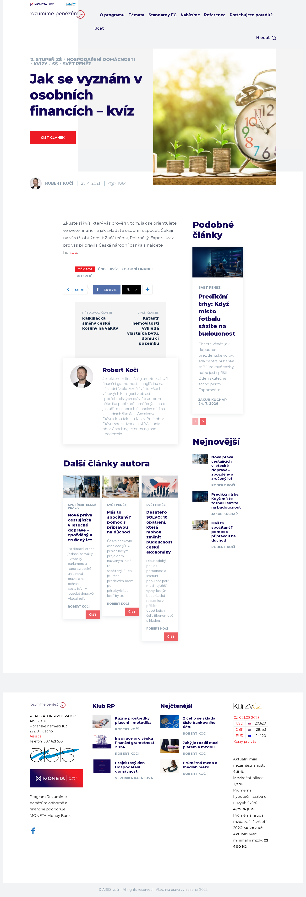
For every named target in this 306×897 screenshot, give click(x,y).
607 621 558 (53, 741)
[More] (147, 289)
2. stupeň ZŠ (46, 59)
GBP (240, 729)
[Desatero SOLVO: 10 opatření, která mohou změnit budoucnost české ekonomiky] (160, 487)
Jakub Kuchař (212, 400)
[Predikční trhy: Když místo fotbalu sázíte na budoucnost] (217, 262)
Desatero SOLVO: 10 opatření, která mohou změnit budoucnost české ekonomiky (159, 532)
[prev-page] (195, 421)
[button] (266, 37)
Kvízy (40, 64)
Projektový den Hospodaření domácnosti (130, 767)
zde (73, 252)
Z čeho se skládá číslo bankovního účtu (199, 722)
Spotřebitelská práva (82, 506)
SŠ (55, 64)
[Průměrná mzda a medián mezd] (169, 766)
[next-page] (203, 421)
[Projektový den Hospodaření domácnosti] (102, 766)
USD (239, 723)
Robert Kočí (59, 183)
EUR (239, 736)
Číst (92, 614)
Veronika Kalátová (134, 778)
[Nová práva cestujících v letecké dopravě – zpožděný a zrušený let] (81, 487)
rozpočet (87, 276)
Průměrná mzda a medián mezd (200, 764)
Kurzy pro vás (245, 741)
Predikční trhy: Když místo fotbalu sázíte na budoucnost (226, 500)
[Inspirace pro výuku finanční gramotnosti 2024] (102, 741)
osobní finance (138, 269)
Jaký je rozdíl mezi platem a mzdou (200, 744)
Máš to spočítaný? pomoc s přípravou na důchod (119, 522)
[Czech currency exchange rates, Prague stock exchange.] (251, 706)
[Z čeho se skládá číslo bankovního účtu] (169, 721)
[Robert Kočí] (37, 183)
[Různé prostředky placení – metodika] (102, 721)
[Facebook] (33, 830)
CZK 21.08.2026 (246, 717)
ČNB (102, 269)
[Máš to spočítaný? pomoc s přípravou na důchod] (120, 487)
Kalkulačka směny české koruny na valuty (100, 323)
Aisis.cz (35, 736)
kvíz (114, 269)
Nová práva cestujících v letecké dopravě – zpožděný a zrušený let (80, 527)
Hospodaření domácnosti (101, 59)
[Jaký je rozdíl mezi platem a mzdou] (169, 746)
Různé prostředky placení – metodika (133, 720)
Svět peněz (77, 64)
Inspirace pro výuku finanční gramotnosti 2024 (135, 742)
